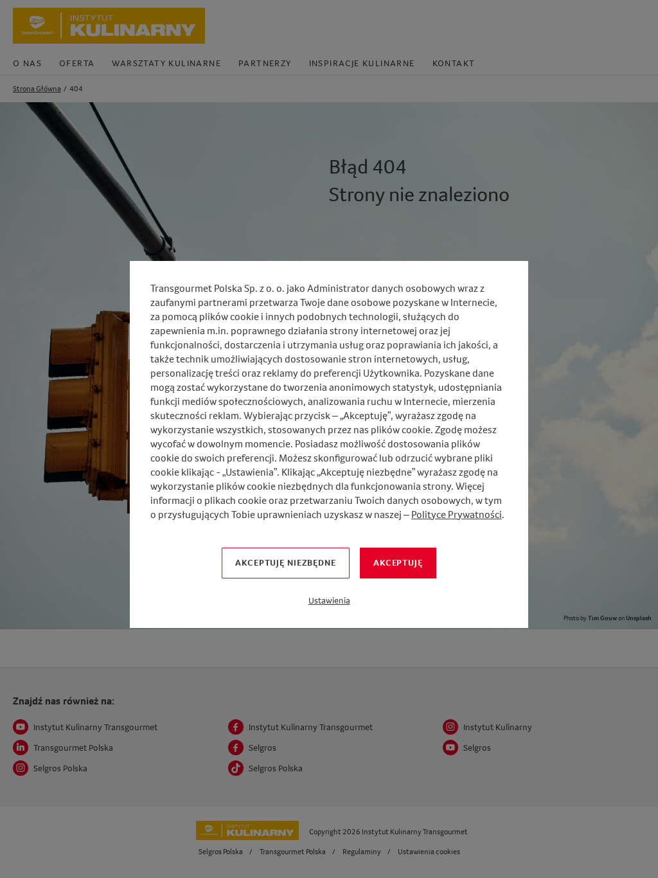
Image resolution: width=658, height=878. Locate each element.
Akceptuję (398, 562)
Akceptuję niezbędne (285, 562)
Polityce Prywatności (456, 514)
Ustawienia (329, 600)
